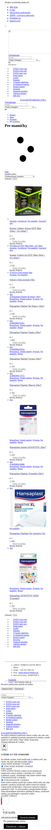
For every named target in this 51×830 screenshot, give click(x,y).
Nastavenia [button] (34, 740)
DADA (25, 100)
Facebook (12, 680)
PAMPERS (34, 100)
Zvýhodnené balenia (14, 717)
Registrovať (15, 21)
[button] (9, 28)
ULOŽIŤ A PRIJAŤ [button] (9, 796)
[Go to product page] (28, 201)
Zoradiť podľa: (10, 174)
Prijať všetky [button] (24, 740)
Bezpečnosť (14, 299)
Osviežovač (22, 221)
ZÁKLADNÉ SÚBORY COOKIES (18, 766)
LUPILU (42, 100)
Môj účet (14, 7)
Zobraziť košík (7, 689)
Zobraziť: (9, 179)
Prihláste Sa (15, 18)
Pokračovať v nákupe (15, 826)
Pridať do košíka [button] (19, 241)
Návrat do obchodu (27, 817)
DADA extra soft (12, 704)
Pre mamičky (33, 221)
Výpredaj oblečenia (13, 715)
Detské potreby (26, 299)
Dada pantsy (11, 708)
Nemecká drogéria (13, 724)
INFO (30, 762)
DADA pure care (12, 706)
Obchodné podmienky (20, 12)
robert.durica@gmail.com (28, 673)
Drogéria (13, 221)
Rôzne (20, 301)
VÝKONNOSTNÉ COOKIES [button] (13, 778)
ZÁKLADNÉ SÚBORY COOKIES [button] (15, 764)
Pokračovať (19, 689)
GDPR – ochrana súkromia (22, 15)
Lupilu (8, 711)
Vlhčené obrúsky (12, 726)
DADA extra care (13, 702)
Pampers (9, 713)
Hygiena (36, 299)
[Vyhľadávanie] (39, 60)
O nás (12, 10)
